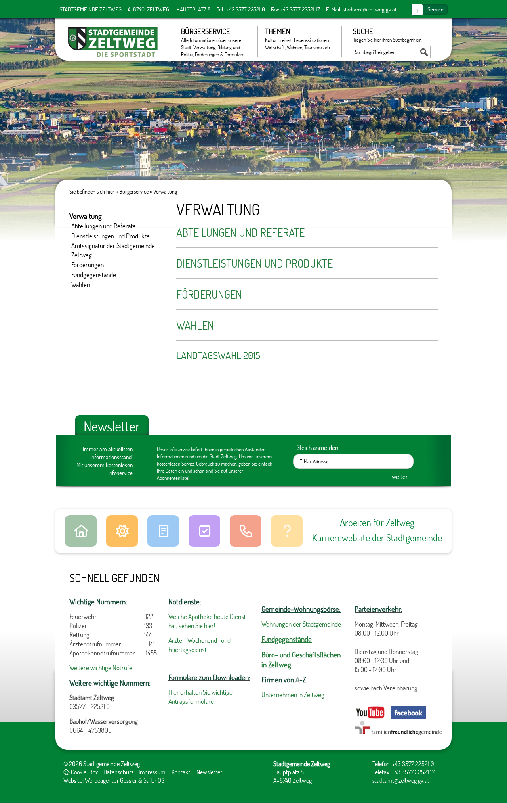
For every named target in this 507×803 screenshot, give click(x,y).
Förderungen (209, 294)
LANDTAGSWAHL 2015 (218, 355)
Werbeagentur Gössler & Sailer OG (125, 780)
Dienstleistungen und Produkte (254, 263)
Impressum (152, 772)
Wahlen (195, 325)
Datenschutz (118, 772)
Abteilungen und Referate (240, 232)
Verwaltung (165, 191)
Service (435, 9)
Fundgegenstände (93, 274)
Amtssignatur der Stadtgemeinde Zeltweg (113, 250)
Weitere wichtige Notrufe (100, 667)
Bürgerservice (134, 191)
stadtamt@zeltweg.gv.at (369, 9)
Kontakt (181, 772)
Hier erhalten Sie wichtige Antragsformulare (200, 697)
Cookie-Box (84, 772)
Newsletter (209, 772)
